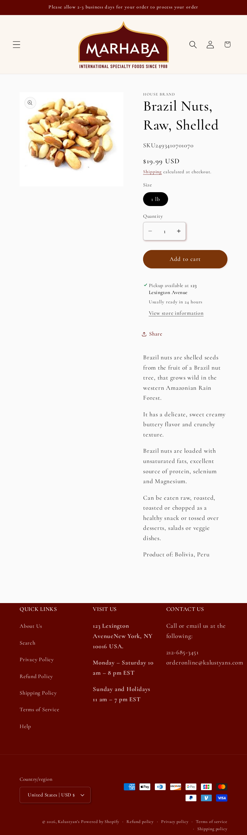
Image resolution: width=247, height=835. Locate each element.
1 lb (155, 199)
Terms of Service (39, 709)
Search (28, 643)
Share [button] (155, 333)
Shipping (152, 171)
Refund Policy (36, 676)
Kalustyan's (69, 821)
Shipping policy (212, 828)
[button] (16, 44)
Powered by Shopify (100, 821)
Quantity (153, 216)
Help (25, 726)
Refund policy (140, 821)
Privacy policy (175, 821)
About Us (31, 626)
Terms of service (211, 821)
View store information (176, 313)
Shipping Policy (38, 693)
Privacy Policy (37, 659)
